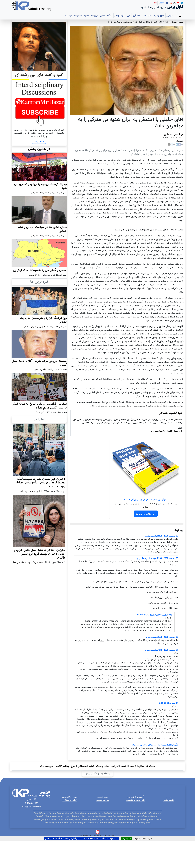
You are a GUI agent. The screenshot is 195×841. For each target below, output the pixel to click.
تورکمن (115, 766)
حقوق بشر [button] (159, 15)
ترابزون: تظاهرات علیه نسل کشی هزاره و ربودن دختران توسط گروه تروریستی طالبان (39, 554)
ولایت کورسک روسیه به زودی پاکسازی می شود (40, 186)
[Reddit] (171, 144)
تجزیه (86, 15)
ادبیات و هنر (120, 15)
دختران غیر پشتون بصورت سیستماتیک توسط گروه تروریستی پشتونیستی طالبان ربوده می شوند (40, 482)
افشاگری (136, 15)
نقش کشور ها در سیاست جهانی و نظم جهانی (42, 229)
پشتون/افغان (62, 766)
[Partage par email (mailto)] (182, 144)
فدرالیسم (78, 15)
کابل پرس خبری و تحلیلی (34, 326)
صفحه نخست (177, 22)
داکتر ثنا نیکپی (37, 192)
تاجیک (133, 766)
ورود (168, 796)
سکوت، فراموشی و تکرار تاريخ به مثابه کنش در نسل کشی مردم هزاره (39, 405)
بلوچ (73, 766)
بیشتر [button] (69, 15)
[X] (169, 144)
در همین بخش (39, 149)
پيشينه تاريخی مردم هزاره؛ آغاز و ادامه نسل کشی (39, 362)
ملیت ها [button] (147, 15)
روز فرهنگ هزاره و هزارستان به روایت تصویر (43, 319)
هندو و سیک (102, 766)
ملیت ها (150, 766)
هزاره (141, 766)
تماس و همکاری (69, 799)
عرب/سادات (46, 766)
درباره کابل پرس (69, 796)
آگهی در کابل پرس (135, 796)
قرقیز (91, 766)
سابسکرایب (39, 141)
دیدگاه (109, 15)
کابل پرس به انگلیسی (135, 799)
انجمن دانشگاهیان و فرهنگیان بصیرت (166, 431)
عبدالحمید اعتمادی (173, 134)
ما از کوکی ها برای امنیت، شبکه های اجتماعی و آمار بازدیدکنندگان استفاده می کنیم (81, 838)
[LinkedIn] (177, 144)
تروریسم (94, 15)
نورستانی (82, 766)
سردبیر (169, 15)
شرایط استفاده (102, 799)
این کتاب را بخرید (145, 513)
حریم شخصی (102, 796)
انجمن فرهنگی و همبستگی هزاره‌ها (28, 562)
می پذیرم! (126, 838)
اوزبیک (124, 766)
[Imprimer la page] (174, 144)
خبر (128, 15)
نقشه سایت (168, 799)
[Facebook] (179, 144)
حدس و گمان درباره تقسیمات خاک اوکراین (40, 270)
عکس (102, 15)
